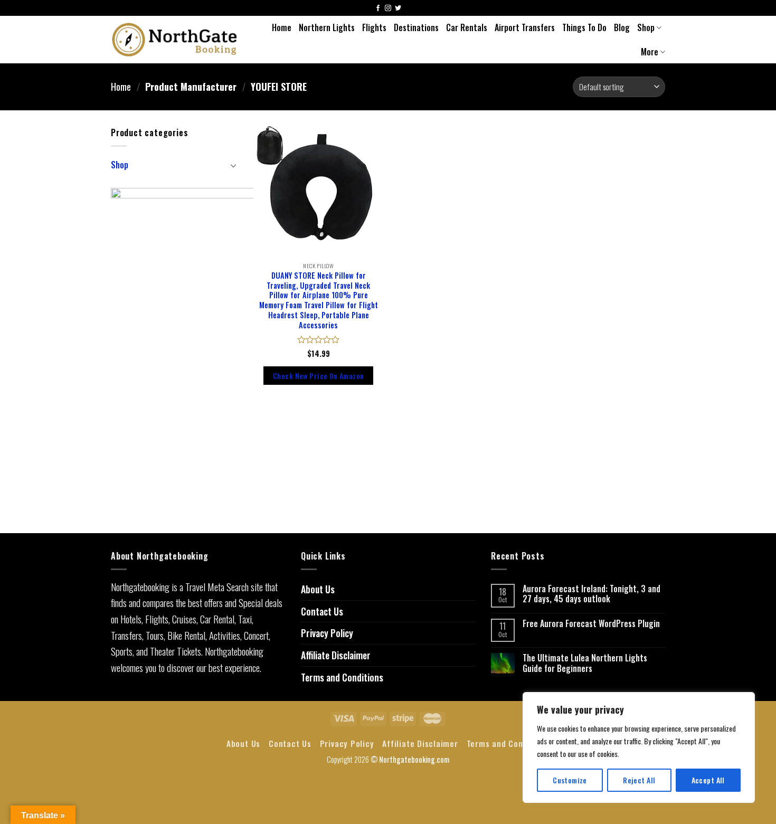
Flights (374, 27)
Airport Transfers (525, 27)
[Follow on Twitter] (398, 9)
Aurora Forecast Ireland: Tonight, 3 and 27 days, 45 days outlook (591, 594)
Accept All (708, 779)
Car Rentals (466, 27)
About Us (318, 589)
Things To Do (584, 27)
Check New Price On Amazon (318, 375)
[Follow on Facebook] (378, 9)
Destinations (416, 27)
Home (281, 27)
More (649, 51)
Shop (646, 27)
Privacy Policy (327, 633)
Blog (622, 27)
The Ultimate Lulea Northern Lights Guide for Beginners (585, 663)
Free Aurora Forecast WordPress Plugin (591, 624)
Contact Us (322, 611)
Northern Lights (327, 27)
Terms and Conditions (342, 677)
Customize (570, 779)
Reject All (639, 779)
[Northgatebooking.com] (175, 39)
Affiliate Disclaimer (336, 655)
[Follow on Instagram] (388, 9)
